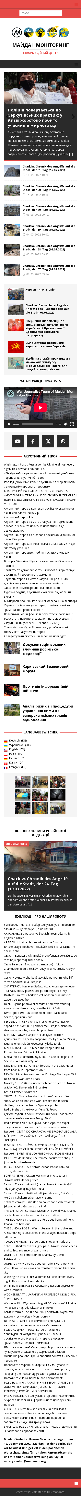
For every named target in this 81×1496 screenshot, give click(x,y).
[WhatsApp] (63, 441)
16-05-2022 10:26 (37, 175)
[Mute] (66, 424)
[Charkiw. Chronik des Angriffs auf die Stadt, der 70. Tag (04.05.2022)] (12, 210)
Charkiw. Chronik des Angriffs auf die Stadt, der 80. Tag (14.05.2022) (49, 188)
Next (72, 117)
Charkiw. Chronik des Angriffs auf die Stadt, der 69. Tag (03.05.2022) (49, 227)
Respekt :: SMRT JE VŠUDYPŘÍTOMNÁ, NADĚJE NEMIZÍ (39, 1153)
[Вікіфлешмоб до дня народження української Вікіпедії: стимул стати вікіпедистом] (57, 808)
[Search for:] (40, 13)
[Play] (9, 424)
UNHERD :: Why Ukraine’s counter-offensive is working (38, 1263)
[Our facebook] (33, 441)
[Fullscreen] (72, 424)
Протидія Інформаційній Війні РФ (45, 688)
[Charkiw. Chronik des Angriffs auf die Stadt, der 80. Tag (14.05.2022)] (12, 190)
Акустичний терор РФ (18, 517)
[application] (40, 407)
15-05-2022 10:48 (37, 195)
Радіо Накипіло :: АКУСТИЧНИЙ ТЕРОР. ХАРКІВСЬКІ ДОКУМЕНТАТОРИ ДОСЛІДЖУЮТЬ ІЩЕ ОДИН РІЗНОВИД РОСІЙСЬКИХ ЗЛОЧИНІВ (38, 1387)
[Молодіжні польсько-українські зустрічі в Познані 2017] (40, 782)
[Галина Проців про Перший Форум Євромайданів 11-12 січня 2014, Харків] (22, 782)
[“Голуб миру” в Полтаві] (22, 795)
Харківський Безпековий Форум (46, 668)
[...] (71, 154)
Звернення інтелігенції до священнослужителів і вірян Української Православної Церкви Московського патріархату (47, 328)
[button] (75, 4)
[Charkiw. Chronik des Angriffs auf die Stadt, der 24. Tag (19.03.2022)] (40, 870)
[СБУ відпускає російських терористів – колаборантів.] (16, 347)
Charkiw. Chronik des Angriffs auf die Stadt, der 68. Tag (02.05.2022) (49, 247)
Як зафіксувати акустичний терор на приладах (35, 636)
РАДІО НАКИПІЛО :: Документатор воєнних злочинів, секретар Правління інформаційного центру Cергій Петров (39, 1400)
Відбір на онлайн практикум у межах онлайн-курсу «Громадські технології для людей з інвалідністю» (48, 364)
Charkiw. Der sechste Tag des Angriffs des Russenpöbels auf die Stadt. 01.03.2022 (47, 308)
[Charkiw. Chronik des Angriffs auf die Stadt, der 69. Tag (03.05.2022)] (12, 230)
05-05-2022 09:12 (37, 214)
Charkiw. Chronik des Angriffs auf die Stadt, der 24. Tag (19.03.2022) (38, 884)
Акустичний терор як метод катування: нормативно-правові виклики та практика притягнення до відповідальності (39, 526)
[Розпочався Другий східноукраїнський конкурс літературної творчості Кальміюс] (57, 782)
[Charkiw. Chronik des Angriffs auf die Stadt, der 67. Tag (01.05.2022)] (12, 270)
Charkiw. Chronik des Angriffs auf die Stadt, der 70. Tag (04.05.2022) (49, 208)
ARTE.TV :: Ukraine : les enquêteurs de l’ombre (33, 942)
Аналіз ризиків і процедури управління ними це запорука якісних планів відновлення (48, 713)
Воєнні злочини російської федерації (40, 833)
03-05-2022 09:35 (37, 254)
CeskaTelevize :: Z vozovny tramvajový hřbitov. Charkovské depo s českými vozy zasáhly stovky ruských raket (39, 968)
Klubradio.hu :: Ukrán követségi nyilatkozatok (32, 1043)
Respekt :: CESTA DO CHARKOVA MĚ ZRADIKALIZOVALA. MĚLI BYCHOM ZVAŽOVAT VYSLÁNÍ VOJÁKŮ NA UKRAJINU (40, 1136)
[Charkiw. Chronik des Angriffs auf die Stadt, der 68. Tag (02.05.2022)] (12, 250)
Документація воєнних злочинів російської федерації (44, 649)
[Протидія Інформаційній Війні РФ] (12, 690)
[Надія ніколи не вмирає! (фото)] (40, 808)
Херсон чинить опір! (40, 289)
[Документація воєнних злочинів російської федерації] (12, 648)
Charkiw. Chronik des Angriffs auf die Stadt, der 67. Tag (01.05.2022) (49, 267)
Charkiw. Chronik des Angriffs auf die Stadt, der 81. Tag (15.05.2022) (49, 168)
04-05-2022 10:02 (37, 234)
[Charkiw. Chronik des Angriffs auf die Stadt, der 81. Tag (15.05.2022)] (12, 171)
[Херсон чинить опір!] (16, 294)
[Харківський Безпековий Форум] (12, 670)
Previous (9, 117)
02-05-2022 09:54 (37, 274)
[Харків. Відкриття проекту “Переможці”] (57, 795)
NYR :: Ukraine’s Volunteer (20, 1092)
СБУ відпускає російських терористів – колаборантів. (46, 344)
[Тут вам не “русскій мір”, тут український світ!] (40, 795)
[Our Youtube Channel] (18, 441)
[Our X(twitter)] (48, 441)
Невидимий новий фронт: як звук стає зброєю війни (38, 614)
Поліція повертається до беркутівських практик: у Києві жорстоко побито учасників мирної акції (35, 117)
